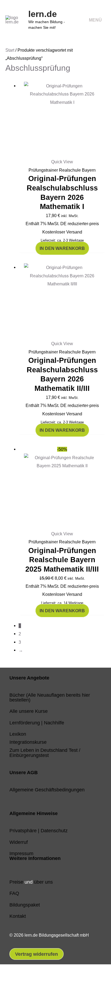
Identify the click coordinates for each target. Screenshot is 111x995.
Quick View (62, 161)
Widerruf (18, 842)
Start (9, 50)
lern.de (42, 14)
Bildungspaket (24, 905)
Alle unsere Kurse (28, 711)
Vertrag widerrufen (36, 954)
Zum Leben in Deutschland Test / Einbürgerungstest (44, 752)
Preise (16, 882)
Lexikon (17, 734)
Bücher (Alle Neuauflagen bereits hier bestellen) (49, 697)
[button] (12, 979)
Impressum (21, 853)
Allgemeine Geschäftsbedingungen (47, 789)
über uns (43, 882)
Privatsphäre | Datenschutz (38, 830)
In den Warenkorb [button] (62, 248)
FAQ (14, 893)
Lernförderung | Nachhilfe (36, 722)
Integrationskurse (28, 742)
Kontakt (17, 916)
